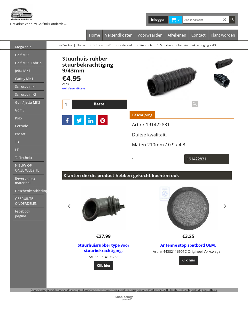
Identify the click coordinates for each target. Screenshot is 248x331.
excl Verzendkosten (74, 88)
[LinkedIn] (91, 120)
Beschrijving (142, 115)
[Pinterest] (103, 120)
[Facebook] (67, 120)
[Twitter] (79, 120)
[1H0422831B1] (224, 82)
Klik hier (103, 265)
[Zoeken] (232, 19)
